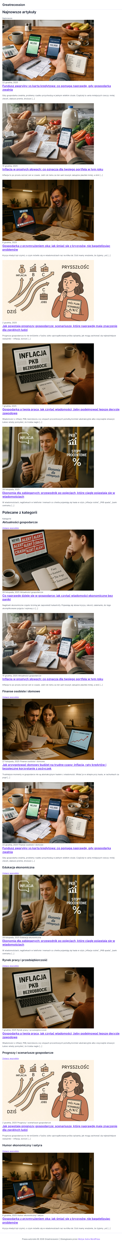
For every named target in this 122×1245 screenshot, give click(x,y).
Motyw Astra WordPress (89, 1239)
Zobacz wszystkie (10, 528)
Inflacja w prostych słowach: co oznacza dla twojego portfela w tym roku (52, 169)
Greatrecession (13, 5)
